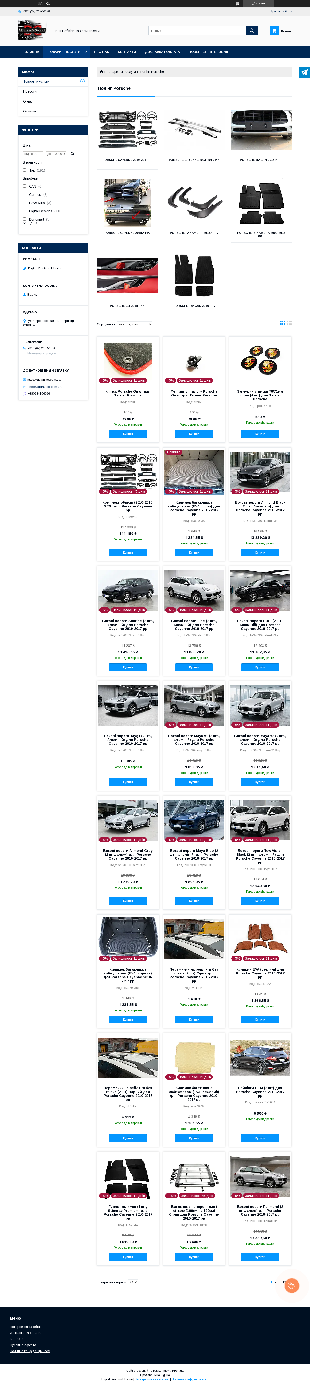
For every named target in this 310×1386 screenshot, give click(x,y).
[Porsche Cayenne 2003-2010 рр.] (194, 129)
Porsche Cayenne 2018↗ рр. (127, 233)
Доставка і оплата (162, 52)
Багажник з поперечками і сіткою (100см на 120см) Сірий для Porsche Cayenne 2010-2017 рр (194, 1212)
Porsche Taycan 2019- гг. (194, 306)
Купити (128, 434)
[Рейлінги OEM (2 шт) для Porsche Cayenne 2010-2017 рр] (260, 1057)
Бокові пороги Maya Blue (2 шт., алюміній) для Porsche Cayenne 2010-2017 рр (194, 854)
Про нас (101, 52)
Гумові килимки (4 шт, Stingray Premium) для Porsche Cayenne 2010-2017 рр (128, 1212)
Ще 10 (32, 223)
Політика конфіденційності (30, 1351)
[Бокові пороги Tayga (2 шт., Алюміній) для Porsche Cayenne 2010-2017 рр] (128, 705)
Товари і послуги (64, 52)
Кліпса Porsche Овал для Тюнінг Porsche (127, 393)
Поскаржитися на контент (152, 1379)
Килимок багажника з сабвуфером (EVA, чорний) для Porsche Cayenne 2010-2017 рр (127, 975)
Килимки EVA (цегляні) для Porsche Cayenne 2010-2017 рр (260, 973)
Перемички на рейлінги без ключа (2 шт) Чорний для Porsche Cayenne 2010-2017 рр (128, 1093)
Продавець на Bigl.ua (155, 1375)
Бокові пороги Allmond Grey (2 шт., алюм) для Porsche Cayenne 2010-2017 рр (128, 854)
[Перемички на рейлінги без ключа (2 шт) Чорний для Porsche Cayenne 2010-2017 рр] (128, 1057)
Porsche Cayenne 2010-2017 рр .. (127, 161)
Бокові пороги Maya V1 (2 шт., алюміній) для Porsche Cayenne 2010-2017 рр (194, 739)
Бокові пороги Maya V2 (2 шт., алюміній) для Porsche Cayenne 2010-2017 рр (260, 739)
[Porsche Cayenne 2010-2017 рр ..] (127, 129)
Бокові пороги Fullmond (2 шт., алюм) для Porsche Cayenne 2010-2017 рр (260, 1210)
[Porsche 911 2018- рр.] (127, 275)
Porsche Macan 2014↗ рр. (261, 160)
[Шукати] (252, 30)
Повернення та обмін (209, 52)
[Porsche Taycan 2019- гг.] (194, 275)
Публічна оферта (23, 1345)
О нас (27, 101)
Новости (30, 91)
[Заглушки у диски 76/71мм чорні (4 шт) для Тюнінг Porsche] (260, 361)
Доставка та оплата (25, 1333)
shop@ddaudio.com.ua (45, 386)
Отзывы (29, 111)
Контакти (127, 52)
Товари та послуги (121, 72)
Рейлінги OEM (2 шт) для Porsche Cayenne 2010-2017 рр (260, 1092)
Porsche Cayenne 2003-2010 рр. (194, 160)
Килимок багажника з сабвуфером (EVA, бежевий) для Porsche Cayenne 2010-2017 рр (194, 1093)
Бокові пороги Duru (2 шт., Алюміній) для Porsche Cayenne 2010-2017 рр (260, 625)
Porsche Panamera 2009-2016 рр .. (261, 234)
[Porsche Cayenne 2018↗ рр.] (127, 202)
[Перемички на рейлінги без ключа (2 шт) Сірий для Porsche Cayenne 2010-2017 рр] (194, 939)
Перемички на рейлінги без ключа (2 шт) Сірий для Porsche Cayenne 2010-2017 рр (194, 975)
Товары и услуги (36, 81)
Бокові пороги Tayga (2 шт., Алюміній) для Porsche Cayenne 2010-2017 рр (128, 739)
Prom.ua (178, 1370)
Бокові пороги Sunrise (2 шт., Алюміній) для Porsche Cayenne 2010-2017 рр (128, 625)
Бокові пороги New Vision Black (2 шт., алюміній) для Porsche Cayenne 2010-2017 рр (260, 856)
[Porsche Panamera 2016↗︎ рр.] (194, 202)
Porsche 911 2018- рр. (127, 306)
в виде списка (289, 324)
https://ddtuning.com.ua (44, 379)
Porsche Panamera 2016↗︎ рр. (194, 233)
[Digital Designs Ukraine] (32, 39)
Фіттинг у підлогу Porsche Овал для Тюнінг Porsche (194, 393)
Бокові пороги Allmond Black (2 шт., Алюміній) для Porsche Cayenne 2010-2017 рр (260, 508)
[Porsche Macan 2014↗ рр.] (261, 129)
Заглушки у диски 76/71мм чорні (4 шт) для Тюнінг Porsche (260, 395)
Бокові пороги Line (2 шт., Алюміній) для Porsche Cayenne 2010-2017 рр (194, 625)
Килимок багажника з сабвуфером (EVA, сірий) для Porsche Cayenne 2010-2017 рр (194, 508)
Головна (31, 52)
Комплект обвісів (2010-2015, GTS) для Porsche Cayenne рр (127, 506)
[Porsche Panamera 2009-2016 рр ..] (261, 202)
